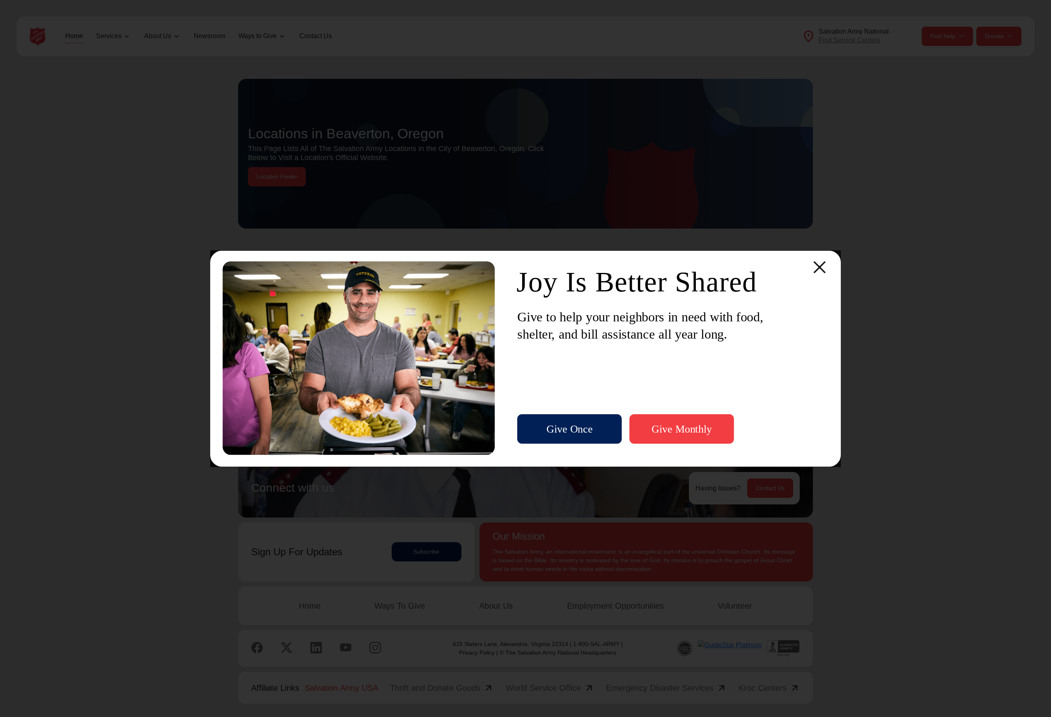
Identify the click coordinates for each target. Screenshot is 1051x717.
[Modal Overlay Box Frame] (525, 358)
